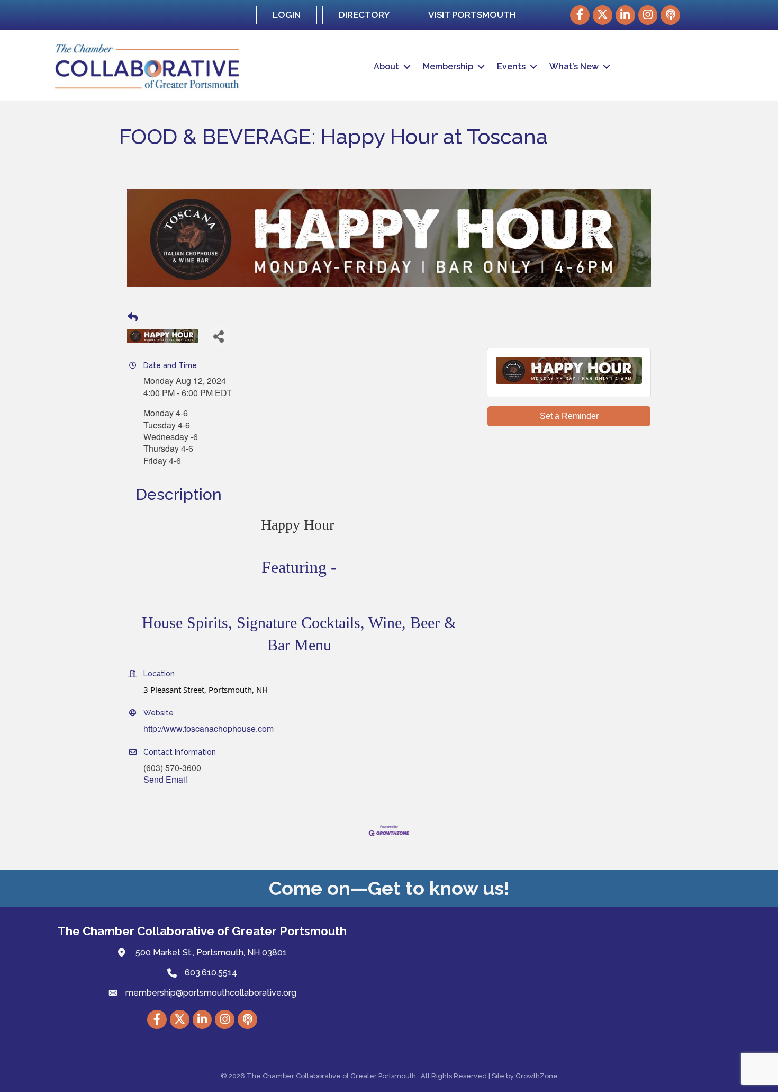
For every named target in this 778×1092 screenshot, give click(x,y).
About (386, 66)
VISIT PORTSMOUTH (472, 15)
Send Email (165, 779)
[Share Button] (218, 336)
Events (511, 66)
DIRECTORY (364, 15)
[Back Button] (133, 316)
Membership (448, 66)
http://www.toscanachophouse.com (208, 728)
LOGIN (287, 15)
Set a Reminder (569, 415)
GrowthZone (536, 1076)
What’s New (574, 66)
